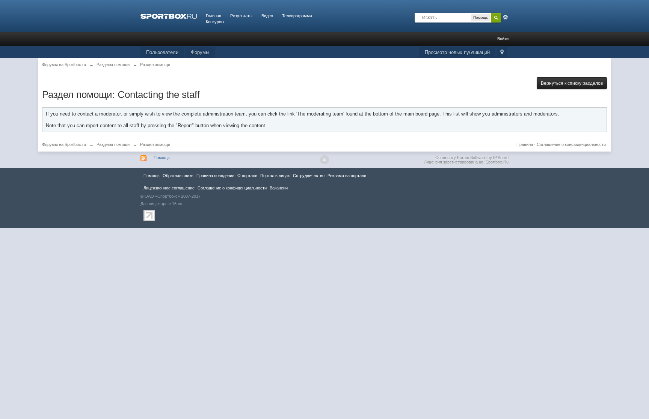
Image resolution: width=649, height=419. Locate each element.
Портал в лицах (275, 175)
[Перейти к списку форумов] (168, 16)
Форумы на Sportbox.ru (64, 144)
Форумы (200, 52)
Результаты (241, 16)
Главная (213, 16)
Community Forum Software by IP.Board (472, 157)
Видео (267, 16)
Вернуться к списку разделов (572, 83)
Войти (503, 38)
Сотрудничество (308, 175)
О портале (247, 175)
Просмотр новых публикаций (457, 52)
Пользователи (162, 52)
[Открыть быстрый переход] (502, 52)
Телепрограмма (297, 16)
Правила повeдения (215, 175)
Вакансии (279, 188)
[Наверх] (324, 159)
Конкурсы (215, 22)
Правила (524, 144)
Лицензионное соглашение (169, 188)
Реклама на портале (347, 175)
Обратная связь (178, 175)
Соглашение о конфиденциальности (571, 144)
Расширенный (506, 17)
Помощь (162, 157)
